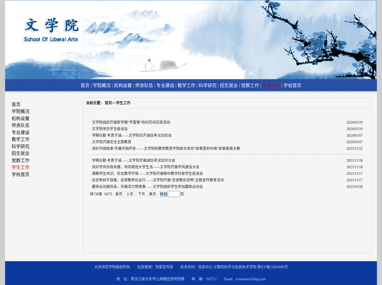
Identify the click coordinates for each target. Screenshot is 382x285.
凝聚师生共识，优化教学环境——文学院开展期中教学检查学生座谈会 (147, 174)
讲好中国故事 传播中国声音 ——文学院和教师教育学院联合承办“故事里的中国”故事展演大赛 (166, 149)
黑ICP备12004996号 (272, 267)
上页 (129, 194)
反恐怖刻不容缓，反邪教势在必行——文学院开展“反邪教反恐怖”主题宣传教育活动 (158, 180)
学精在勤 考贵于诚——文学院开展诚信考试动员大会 (133, 160)
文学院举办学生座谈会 (110, 129)
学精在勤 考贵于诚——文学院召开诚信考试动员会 (132, 135)
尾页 (152, 194)
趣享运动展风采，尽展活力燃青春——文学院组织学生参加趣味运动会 (147, 187)
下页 (141, 194)
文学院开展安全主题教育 (111, 142)
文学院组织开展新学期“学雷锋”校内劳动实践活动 (131, 122)
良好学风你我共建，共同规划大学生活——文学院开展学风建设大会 (145, 167)
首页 (118, 194)
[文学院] (191, 78)
